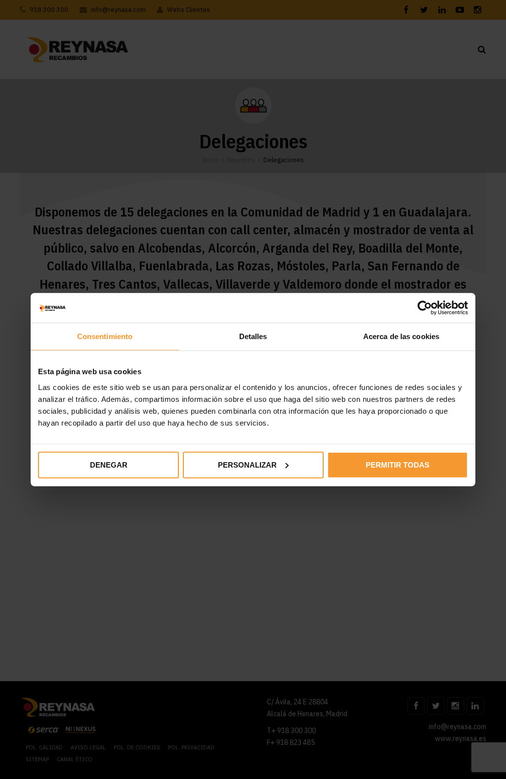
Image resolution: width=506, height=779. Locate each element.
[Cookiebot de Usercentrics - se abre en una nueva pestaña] (424, 308)
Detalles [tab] (253, 336)
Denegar (108, 464)
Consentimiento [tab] (104, 336)
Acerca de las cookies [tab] (401, 336)
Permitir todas (397, 464)
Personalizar (247, 464)
